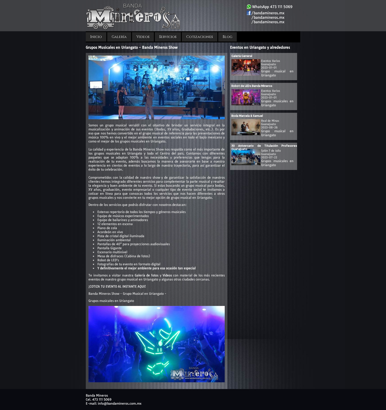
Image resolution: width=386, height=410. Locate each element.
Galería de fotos (146, 275)
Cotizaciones (199, 36)
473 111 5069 (101, 399)
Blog (227, 36)
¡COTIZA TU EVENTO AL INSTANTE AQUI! (117, 286)
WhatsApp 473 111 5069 (271, 6)
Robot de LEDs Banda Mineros (251, 86)
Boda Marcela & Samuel (247, 115)
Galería (119, 36)
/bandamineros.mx (267, 13)
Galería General (241, 56)
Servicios (167, 36)
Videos (142, 36)
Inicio (96, 36)
